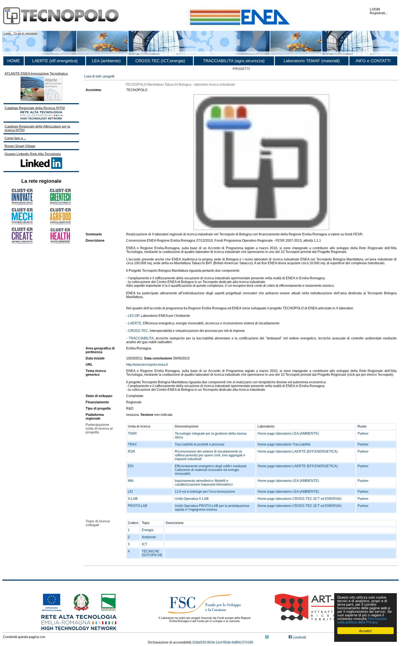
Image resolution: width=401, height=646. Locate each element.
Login (7, 33)
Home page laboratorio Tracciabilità (284, 444)
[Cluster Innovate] (22, 203)
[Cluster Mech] (22, 223)
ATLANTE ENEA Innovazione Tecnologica (36, 73)
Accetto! (365, 630)
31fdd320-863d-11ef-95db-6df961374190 (222, 642)
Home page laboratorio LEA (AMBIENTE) (288, 433)
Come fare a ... (15, 138)
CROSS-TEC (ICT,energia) (160, 60)
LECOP (133, 315)
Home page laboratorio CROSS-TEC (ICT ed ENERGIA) (299, 498)
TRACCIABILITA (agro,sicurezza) (234, 60)
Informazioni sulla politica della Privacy (362, 620)
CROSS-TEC (138, 331)
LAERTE (134, 323)
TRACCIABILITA (141, 338)
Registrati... (378, 13)
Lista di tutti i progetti (99, 76)
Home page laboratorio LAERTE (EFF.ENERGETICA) (298, 451)
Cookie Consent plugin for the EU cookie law (365, 638)
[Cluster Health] (60, 242)
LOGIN (375, 9)
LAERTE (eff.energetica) (55, 60)
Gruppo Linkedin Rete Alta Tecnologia (33, 154)
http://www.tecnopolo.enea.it (147, 364)
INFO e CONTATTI (373, 60)
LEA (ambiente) (106, 60)
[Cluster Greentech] (60, 203)
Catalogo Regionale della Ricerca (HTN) (35, 108)
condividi (299, 637)
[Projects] (261, 162)
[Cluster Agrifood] (60, 223)
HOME (13, 60)
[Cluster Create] (22, 242)
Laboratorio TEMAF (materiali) (312, 60)
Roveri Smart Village (20, 146)
